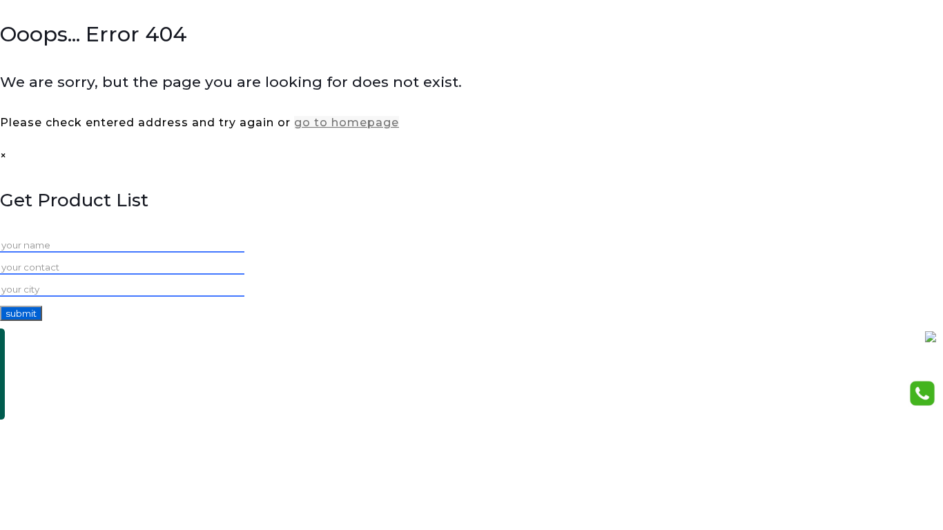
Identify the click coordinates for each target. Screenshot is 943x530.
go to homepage (346, 122)
